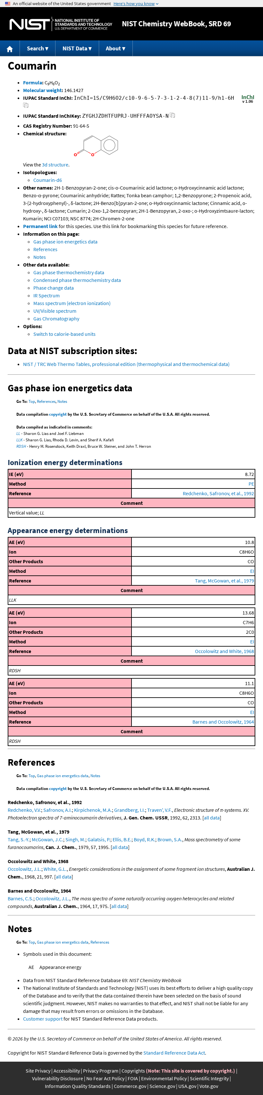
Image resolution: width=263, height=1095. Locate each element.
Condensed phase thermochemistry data (77, 280)
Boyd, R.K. (144, 839)
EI (252, 571)
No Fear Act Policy (105, 1078)
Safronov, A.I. (57, 810)
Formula (32, 82)
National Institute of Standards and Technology (61, 24)
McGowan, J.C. (47, 839)
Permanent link (40, 226)
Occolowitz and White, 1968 (224, 651)
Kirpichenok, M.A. (93, 810)
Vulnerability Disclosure (57, 1078)
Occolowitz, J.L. (24, 869)
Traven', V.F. (159, 810)
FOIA (133, 1078)
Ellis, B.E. (122, 839)
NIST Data (75, 48)
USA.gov (187, 1086)
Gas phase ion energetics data (65, 241)
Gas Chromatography (56, 318)
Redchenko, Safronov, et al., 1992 (218, 493)
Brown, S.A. (169, 839)
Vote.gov (208, 1086)
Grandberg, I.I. (129, 810)
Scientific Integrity (209, 1078)
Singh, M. (75, 839)
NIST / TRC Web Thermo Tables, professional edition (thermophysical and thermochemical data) (126, 364)
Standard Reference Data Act (174, 1052)
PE (251, 483)
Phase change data (53, 287)
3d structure (55, 164)
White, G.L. (55, 869)
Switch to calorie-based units (64, 334)
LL (18, 433)
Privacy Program (100, 1070)
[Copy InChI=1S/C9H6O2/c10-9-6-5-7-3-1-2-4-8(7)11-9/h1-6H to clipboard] (26, 107)
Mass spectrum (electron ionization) (72, 303)
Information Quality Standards (78, 1086)
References (45, 249)
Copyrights (133, 1070)
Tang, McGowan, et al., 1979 (224, 580)
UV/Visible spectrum (54, 311)
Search (35, 48)
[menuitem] (10, 48)
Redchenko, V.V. (24, 810)
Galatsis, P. (99, 839)
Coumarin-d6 (47, 180)
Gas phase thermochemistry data (68, 272)
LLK (19, 440)
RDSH (21, 446)
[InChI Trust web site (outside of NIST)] (248, 102)
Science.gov (162, 1086)
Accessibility (67, 1070)
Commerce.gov (130, 1086)
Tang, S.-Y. (19, 839)
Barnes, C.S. (20, 898)
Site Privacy (38, 1070)
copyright (58, 414)
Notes (39, 257)
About (113, 48)
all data (212, 817)
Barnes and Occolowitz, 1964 (223, 721)
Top (32, 401)
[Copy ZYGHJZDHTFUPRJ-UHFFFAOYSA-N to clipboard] (172, 117)
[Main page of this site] (10, 48)
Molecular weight (42, 90)
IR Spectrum (46, 295)
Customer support (43, 1018)
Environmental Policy (164, 1078)
